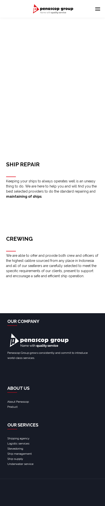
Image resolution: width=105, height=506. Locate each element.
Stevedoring (15, 448)
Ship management (19, 453)
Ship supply (15, 459)
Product (12, 406)
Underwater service (20, 464)
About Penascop (18, 401)
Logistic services (18, 443)
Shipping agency (18, 438)
